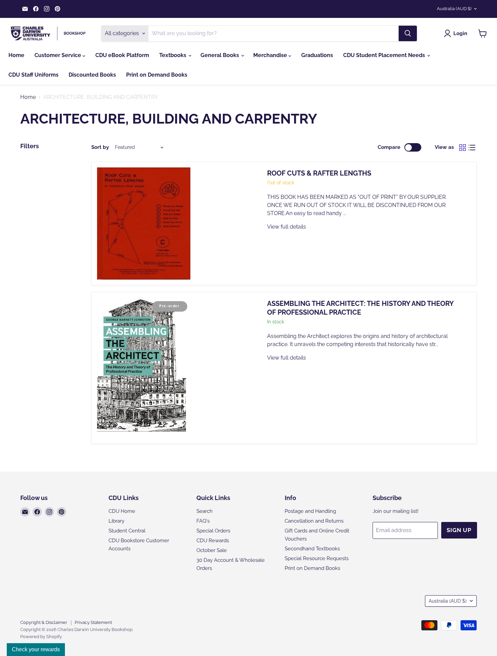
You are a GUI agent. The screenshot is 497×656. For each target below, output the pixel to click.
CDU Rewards (212, 540)
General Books (220, 55)
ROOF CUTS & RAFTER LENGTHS (319, 173)
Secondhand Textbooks (312, 549)
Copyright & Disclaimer (43, 622)
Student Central (127, 531)
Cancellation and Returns (314, 521)
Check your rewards (36, 649)
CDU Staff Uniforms (33, 75)
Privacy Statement (93, 622)
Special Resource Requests (317, 558)
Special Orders (213, 531)
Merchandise (270, 55)
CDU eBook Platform (122, 55)
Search (204, 511)
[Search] (408, 33)
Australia (454, 8)
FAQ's (203, 521)
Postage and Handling (310, 511)
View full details (286, 227)
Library (116, 521)
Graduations (317, 55)
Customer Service (58, 55)
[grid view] (462, 147)
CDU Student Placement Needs (384, 55)
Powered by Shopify (41, 636)
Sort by (100, 147)
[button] (457, 33)
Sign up (459, 530)
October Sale (211, 550)
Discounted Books (92, 75)
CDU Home (122, 511)
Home (16, 55)
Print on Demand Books (156, 75)
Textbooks (173, 55)
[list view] (472, 147)
